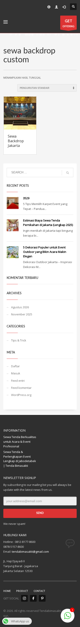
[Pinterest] (42, 598)
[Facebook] (33, 598)
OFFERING (68, 23)
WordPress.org (21, 395)
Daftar (15, 366)
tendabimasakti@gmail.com (30, 552)
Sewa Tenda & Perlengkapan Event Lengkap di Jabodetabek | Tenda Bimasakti (19, 459)
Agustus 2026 (20, 307)
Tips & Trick (18, 340)
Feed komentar (21, 388)
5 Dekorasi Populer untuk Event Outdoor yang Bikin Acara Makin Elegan (44, 251)
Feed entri (18, 381)
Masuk (15, 373)
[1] (67, 618)
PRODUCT (22, 591)
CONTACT (39, 591)
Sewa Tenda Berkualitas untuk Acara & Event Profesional (19, 441)
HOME (7, 591)
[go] (67, 172)
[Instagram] (24, 598)
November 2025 (21, 314)
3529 (26, 198)
